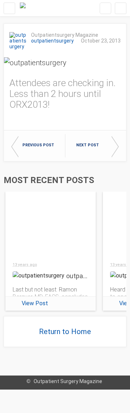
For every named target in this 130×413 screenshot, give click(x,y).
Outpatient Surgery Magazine (68, 381)
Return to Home (65, 331)
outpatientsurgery (52, 41)
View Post (35, 303)
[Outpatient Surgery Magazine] (23, 8)
